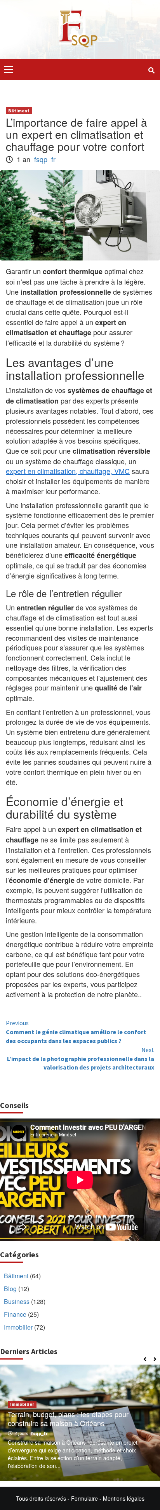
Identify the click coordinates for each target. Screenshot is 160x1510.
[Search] (151, 70)
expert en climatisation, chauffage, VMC (68, 471)
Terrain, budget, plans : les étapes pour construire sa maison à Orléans (68, 1418)
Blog (10, 1288)
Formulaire (84, 1498)
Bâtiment (19, 111)
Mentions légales (123, 1498)
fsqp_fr (45, 159)
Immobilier (18, 1327)
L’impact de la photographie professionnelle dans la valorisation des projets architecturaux (80, 1058)
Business (17, 1301)
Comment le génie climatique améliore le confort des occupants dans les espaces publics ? (76, 1032)
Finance (15, 1314)
